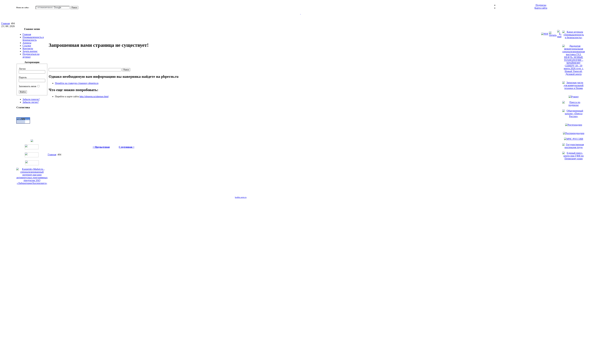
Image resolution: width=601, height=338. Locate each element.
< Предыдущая (101, 147)
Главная (5, 23)
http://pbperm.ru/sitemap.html (94, 96)
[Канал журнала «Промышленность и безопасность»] (573, 37)
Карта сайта (540, 8)
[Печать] (553, 35)
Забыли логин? (31, 102)
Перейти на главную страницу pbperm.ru (76, 83)
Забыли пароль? (31, 99)
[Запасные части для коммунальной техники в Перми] (573, 88)
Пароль (23, 77)
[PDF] (544, 34)
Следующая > (126, 147)
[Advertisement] (106, 58)
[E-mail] (559, 36)
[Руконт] (574, 96)
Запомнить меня (27, 86)
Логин (22, 68)
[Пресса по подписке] (573, 105)
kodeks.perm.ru (241, 197)
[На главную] (300, 17)
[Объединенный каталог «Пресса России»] (573, 116)
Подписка (541, 5)
